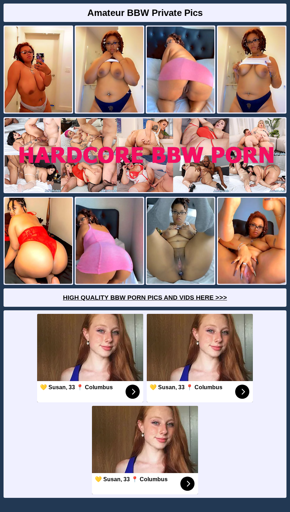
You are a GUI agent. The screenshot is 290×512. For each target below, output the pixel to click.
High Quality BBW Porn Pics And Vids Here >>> (145, 297)
